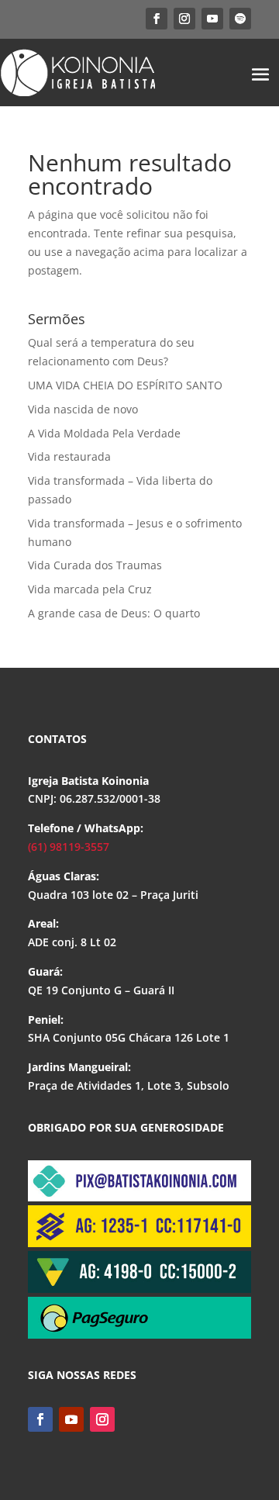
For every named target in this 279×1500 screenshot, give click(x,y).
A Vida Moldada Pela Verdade (104, 433)
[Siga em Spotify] (240, 18)
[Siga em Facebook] (156, 18)
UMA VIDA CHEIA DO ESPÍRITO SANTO (125, 385)
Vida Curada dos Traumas (95, 565)
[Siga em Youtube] (212, 18)
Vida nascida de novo (83, 409)
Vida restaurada (69, 456)
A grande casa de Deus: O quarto (114, 613)
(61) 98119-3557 (68, 846)
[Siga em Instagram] (184, 18)
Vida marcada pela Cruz (90, 589)
